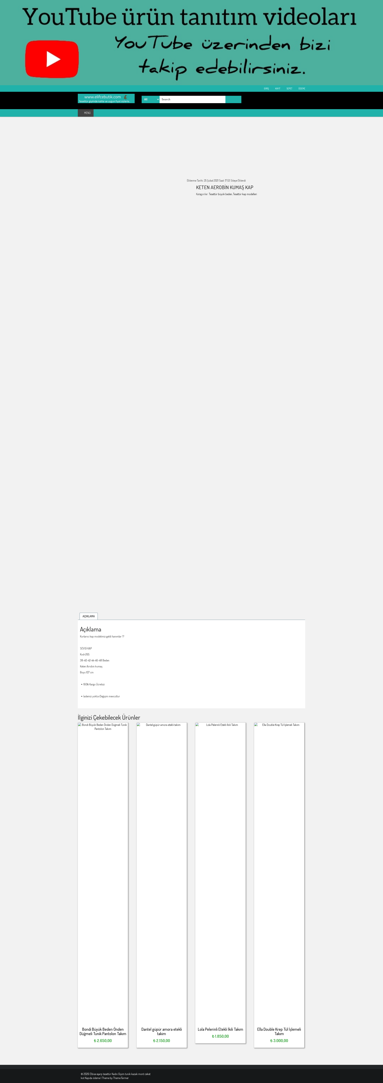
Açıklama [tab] (89, 616)
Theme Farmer (121, 1078)
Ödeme (301, 88)
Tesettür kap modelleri (245, 194)
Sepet (289, 88)
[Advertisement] (191, 151)
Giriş (266, 88)
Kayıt (277, 88)
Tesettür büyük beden (220, 194)
